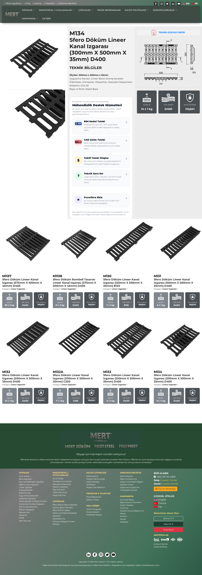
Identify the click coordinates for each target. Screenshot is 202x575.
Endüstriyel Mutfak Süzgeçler (32, 504)
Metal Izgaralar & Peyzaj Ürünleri (33, 501)
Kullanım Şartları (161, 544)
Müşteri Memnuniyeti (95, 479)
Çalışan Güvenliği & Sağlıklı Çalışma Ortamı (131, 483)
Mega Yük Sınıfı (59, 495)
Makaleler (124, 522)
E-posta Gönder (168, 480)
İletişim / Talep (92, 500)
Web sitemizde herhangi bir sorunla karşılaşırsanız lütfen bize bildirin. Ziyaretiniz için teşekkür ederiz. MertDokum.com (101, 565)
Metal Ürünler (25, 493)
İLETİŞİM (46, 18)
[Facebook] (94, 554)
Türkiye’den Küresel (128, 490)
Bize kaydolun (14, 3)
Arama (38, 3)
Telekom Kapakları (60, 487)
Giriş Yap (167, 529)
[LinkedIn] (88, 554)
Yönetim (123, 516)
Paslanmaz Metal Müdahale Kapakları (65, 514)
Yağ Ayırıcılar (24, 512)
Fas (160, 506)
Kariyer (123, 519)
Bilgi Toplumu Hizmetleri (131, 502)
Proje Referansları (93, 497)
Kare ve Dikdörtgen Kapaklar (31, 482)
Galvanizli (23, 515)
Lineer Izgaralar (25, 487)
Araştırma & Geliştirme (129, 487)
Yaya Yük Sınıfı (59, 490)
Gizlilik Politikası (160, 547)
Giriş (28, 3)
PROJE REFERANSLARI (109, 10)
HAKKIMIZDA (29, 18)
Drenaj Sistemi (92, 512)
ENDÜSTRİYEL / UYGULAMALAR (55, 10)
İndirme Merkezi (67, 3)
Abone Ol (168, 518)
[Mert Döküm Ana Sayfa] (12, 14)
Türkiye (162, 503)
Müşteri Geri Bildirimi (95, 487)
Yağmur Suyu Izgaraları (29, 485)
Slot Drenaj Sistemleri (28, 507)
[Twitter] (107, 554)
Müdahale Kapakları (27, 499)
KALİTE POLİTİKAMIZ (136, 10)
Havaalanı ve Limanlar (62, 481)
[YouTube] (113, 554)
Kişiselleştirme (59, 519)
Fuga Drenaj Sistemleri (29, 496)
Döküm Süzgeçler (26, 510)
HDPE (21, 518)
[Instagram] (101, 554)
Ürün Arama (24, 476)
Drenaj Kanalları (26, 490)
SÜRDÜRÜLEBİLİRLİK (164, 10)
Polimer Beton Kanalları (63, 508)
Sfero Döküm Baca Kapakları (65, 505)
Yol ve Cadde (58, 479)
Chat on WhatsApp (166, 489)
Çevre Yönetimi (126, 476)
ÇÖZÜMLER (85, 10)
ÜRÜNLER (27, 10)
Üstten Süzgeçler (93, 509)
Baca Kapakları (25, 479)
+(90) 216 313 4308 (165, 476)
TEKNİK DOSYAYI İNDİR (170, 32)
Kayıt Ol (168, 524)
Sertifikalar (91, 485)
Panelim (50, 3)
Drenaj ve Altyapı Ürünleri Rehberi (64, 522)
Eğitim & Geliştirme (128, 479)
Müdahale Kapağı (94, 515)
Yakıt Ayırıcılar (25, 521)
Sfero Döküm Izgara (61, 510)
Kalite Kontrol (92, 476)
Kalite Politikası (92, 482)
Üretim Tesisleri (126, 505)
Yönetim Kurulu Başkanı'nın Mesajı (132, 512)
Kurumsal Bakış (127, 500)
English (162, 499)
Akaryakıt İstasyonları (62, 484)
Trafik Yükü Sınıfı (60, 492)
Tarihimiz (124, 508)
